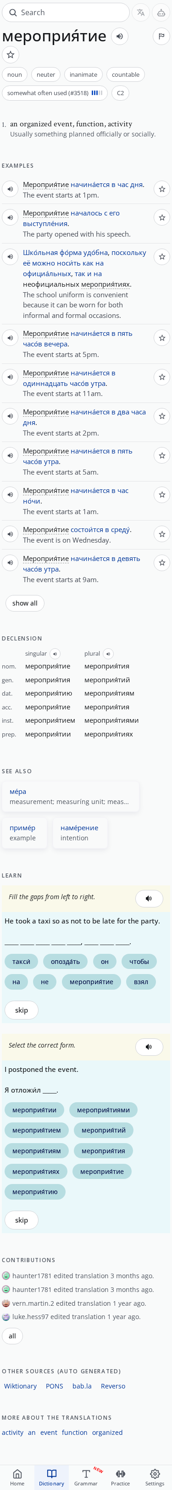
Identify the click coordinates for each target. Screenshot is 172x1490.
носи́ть (69, 262)
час (122, 184)
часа (138, 411)
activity (12, 1432)
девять (128, 558)
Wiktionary (20, 1386)
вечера (55, 343)
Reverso (113, 1386)
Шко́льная (40, 252)
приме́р (22, 827)
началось (86, 212)
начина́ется (90, 184)
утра (98, 383)
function (75, 1432)
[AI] (161, 12)
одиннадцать (45, 383)
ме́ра (18, 791)
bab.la (82, 1386)
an (32, 1432)
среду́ (120, 529)
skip (21, 1010)
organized (107, 1432)
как (88, 262)
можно (43, 262)
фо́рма (71, 252)
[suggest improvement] (161, 36)
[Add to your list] (10, 54)
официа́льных (47, 273)
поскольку (128, 252)
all (12, 1336)
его (114, 212)
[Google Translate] (141, 12)
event (48, 1432)
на (99, 262)
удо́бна (95, 252)
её (26, 262)
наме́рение (79, 827)
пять (125, 333)
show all (25, 603)
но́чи (31, 500)
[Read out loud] (119, 36)
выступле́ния (45, 223)
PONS (54, 1386)
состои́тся (87, 529)
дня (136, 184)
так (80, 273)
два (123, 411)
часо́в (32, 343)
